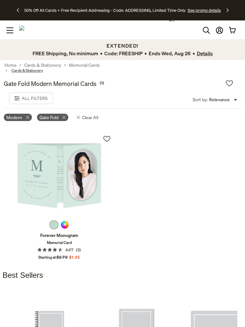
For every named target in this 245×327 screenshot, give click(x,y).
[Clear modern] (27, 117)
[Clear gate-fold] (64, 117)
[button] (219, 30)
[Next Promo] (227, 10)
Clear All (90, 117)
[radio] (53, 224)
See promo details (204, 10)
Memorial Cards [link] (84, 65)
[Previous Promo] (20, 10)
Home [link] (10, 65)
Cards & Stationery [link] (42, 65)
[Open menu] (9, 30)
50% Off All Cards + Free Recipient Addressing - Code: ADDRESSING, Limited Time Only (105, 10)
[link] (59, 176)
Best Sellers (23, 275)
